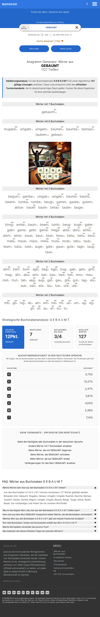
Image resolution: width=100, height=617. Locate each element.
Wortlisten (59, 561)
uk (42, 593)
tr (37, 593)
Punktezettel (60, 564)
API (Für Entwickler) (64, 574)
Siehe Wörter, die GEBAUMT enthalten (50, 454)
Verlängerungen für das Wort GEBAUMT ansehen (50, 463)
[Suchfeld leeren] (77, 27)
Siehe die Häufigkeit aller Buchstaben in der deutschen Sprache (50, 441)
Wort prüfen (34, 49)
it (23, 593)
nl (28, 593)
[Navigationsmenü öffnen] (94, 4)
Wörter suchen (66, 49)
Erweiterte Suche (62, 557)
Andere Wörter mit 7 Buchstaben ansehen (50, 446)
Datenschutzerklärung (63, 569)
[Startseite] (9, 4)
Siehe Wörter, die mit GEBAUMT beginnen (50, 450)
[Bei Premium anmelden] (87, 3)
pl (33, 593)
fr (19, 593)
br (4, 593)
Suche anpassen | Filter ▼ (50, 41)
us (47, 593)
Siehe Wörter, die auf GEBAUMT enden (50, 459)
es (14, 593)
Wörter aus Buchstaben (59, 552)
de (9, 593)
